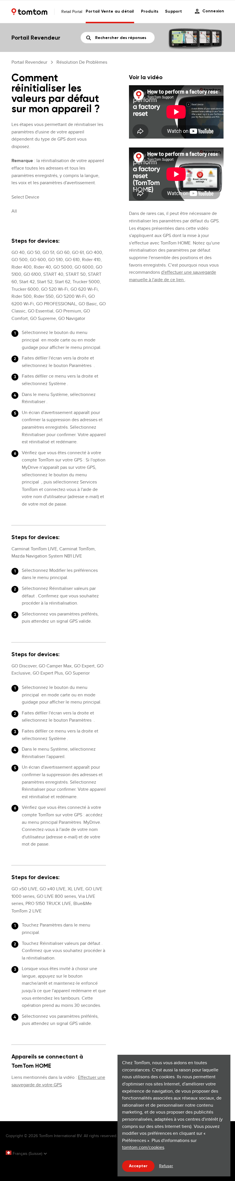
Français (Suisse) (27, 1153)
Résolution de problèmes (81, 62)
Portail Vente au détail (110, 11)
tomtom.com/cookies (143, 1147)
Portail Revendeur (29, 62)
